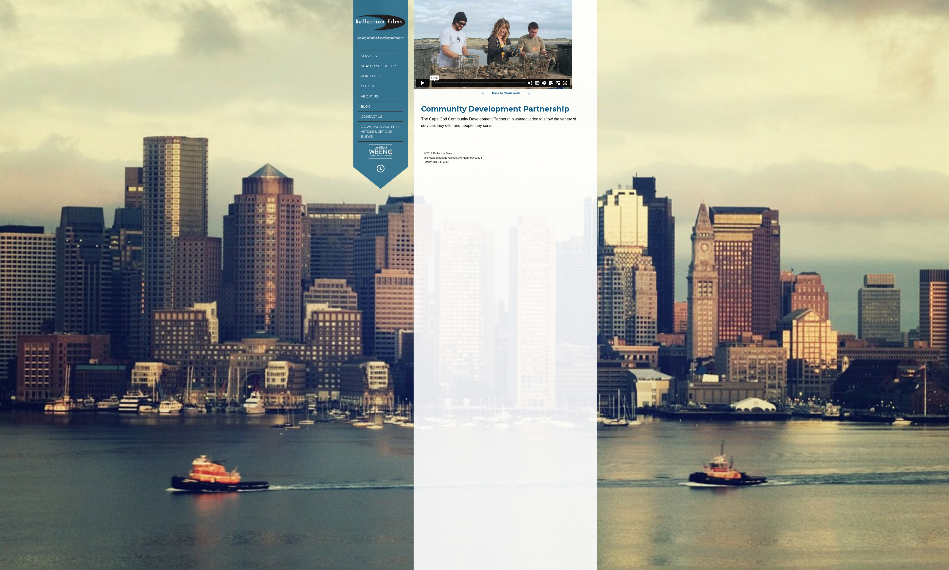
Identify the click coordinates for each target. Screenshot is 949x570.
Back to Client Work (506, 93)
